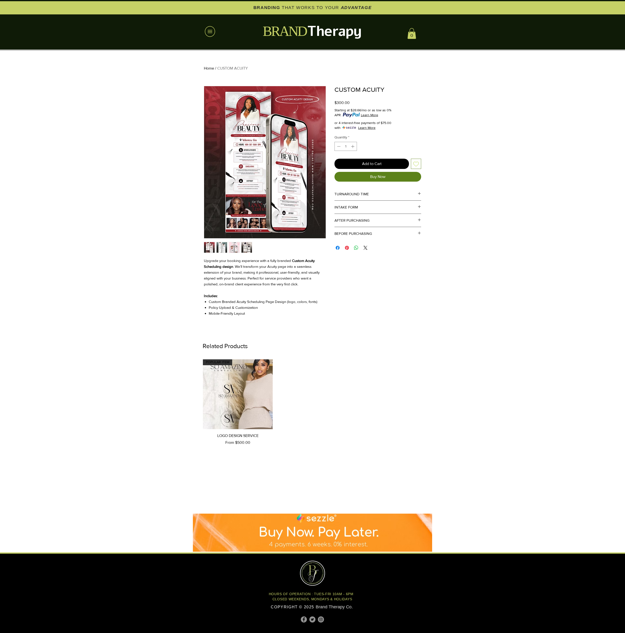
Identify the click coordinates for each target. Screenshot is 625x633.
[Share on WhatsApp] (356, 248)
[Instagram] (321, 619)
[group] (312, 402)
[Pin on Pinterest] (347, 248)
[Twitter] (312, 619)
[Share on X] (365, 248)
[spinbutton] (345, 146)
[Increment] (353, 146)
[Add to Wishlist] (416, 164)
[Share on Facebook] (338, 248)
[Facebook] (304, 619)
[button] (210, 31)
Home (209, 68)
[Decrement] (338, 146)
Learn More (369, 115)
